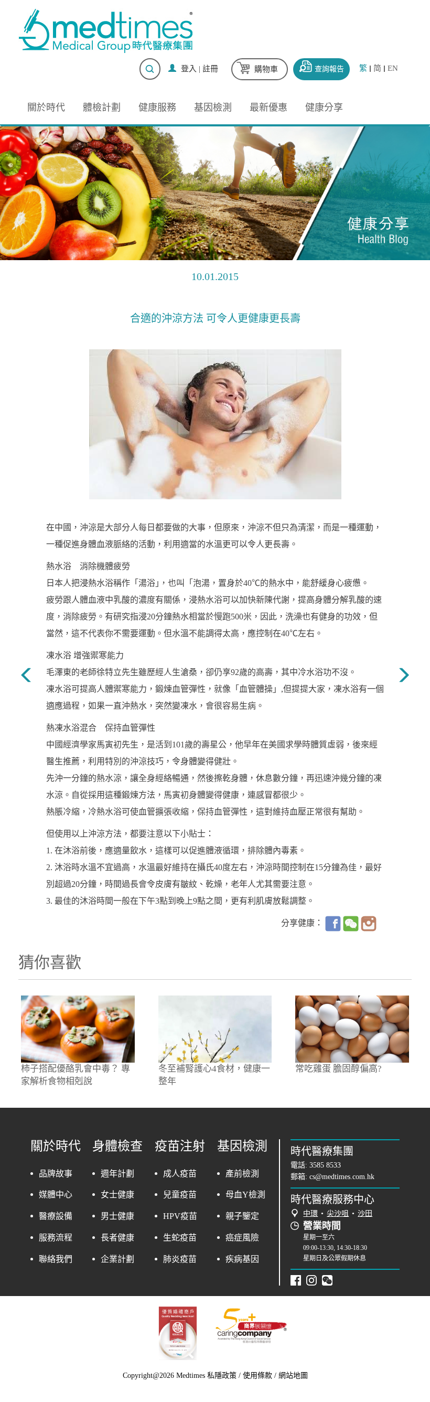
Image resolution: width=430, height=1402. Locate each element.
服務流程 (55, 1237)
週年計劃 (117, 1173)
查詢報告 (329, 69)
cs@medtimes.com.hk (341, 1177)
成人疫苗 (180, 1173)
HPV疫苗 (180, 1216)
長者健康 (117, 1237)
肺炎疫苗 (180, 1259)
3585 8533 (325, 1165)
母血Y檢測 (245, 1194)
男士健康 (117, 1216)
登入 (189, 69)
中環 (310, 1213)
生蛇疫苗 (180, 1237)
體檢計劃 (102, 107)
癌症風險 (242, 1237)
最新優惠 (268, 107)
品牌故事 (55, 1173)
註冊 (210, 69)
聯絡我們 (55, 1259)
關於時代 (46, 107)
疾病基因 (242, 1259)
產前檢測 (242, 1173)
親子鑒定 (242, 1216)
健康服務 (157, 107)
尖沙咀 (338, 1213)
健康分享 (324, 107)
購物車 (266, 69)
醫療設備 (55, 1216)
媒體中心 (55, 1194)
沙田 (365, 1213)
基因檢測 (213, 107)
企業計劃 (117, 1259)
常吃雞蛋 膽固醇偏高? (338, 1069)
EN (393, 68)
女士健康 (117, 1194)
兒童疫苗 (180, 1194)
